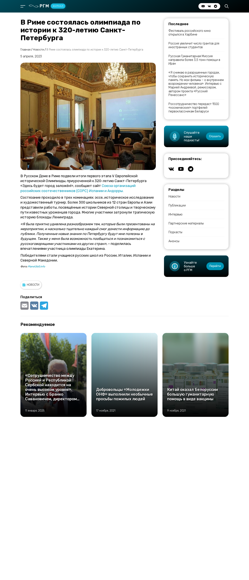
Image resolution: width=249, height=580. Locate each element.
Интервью (175, 214)
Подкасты (175, 232)
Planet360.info (36, 266)
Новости (33, 284)
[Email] (24, 306)
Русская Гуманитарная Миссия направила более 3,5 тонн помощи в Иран (194, 59)
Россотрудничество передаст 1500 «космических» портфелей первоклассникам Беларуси (193, 107)
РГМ (51, 6)
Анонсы (173, 241)
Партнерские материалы (186, 223)
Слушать (215, 136)
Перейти (215, 266)
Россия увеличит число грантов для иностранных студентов (193, 45)
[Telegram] (44, 306)
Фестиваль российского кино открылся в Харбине (189, 32)
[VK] (34, 306)
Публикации (177, 205)
